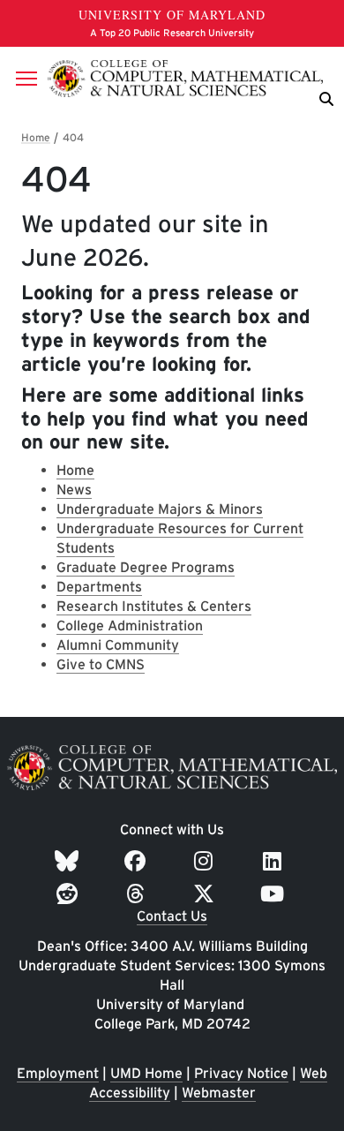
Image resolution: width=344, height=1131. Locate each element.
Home (75, 470)
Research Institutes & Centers (153, 606)
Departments (99, 586)
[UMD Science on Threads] (138, 894)
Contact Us (172, 916)
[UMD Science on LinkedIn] (275, 861)
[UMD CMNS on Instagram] (206, 861)
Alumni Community (117, 645)
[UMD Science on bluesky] (69, 861)
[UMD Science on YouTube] (274, 894)
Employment (58, 1073)
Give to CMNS (100, 664)
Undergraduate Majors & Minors (159, 509)
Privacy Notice (241, 1073)
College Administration (129, 625)
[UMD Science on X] (206, 894)
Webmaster (219, 1092)
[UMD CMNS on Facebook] (137, 861)
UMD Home (146, 1073)
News (74, 489)
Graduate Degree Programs (145, 567)
